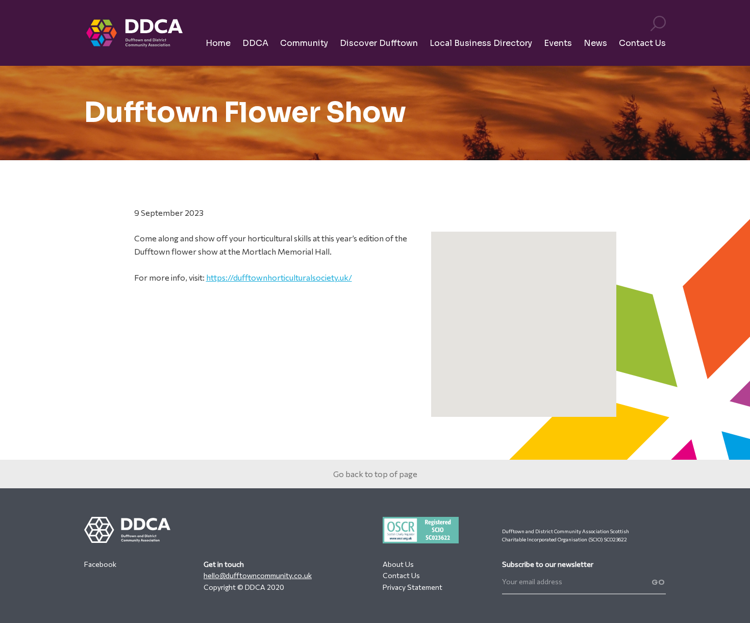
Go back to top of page (375, 474)
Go (659, 582)
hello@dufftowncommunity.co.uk (258, 575)
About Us (398, 564)
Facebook (100, 564)
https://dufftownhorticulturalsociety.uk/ (279, 277)
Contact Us (401, 575)
